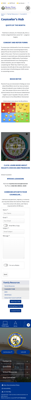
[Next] (27, 3)
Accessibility (7, 388)
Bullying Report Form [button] (15, 306)
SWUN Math (7, 295)
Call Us (22, 352)
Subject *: (6, 228)
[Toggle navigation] (28, 8)
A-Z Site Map (7, 392)
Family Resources (12, 14)
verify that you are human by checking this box (6, 265)
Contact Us (7, 361)
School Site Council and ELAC (12, 298)
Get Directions (7, 352)
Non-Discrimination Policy (11, 385)
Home (3, 14)
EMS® (19, 397)
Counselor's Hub (9, 289)
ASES (5, 292)
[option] (5, 323)
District (4, 3)
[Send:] (7, 270)
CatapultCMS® (14, 397)
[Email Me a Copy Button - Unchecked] (6, 225)
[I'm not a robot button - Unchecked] (6, 265)
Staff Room (12, 3)
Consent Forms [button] (15, 311)
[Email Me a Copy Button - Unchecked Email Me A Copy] (5, 225)
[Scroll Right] (28, 325)
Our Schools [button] (22, 3)
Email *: (5, 217)
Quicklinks (7, 366)
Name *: (5, 210)
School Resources (10, 372)
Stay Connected (9, 377)
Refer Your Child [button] (15, 301)
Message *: (6, 236)
